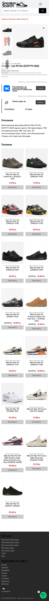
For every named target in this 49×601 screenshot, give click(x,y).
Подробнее (9, 109)
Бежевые (5, 570)
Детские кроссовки (10, 545)
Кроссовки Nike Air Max (16, 73)
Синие (4, 573)
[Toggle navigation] (40, 4)
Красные (5, 581)
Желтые (5, 584)
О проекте (5, 591)
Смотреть (12, 187)
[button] (44, 28)
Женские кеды (7, 551)
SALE (3, 553)
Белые (4, 565)
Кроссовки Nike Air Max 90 (32, 73)
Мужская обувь (36, 74)
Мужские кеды (7, 548)
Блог (3, 556)
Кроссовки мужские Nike (23, 74)
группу (41, 88)
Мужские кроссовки (10, 540)
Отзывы (28, 109)
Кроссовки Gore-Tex (7, 74)
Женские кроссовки (10, 542)
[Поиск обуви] (42, 10)
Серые (4, 576)
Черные (4, 567)
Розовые (5, 578)
